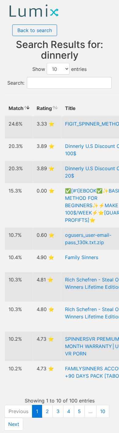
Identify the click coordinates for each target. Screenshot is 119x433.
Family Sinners (81, 257)
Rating (44, 108)
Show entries (59, 69)
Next (13, 424)
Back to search (34, 30)
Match (16, 108)
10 (102, 411)
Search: (15, 83)
